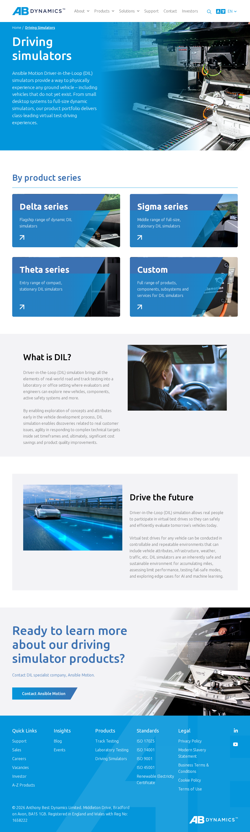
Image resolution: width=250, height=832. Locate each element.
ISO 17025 (146, 741)
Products (102, 11)
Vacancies (20, 767)
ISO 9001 (145, 758)
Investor (19, 776)
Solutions (127, 11)
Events (59, 750)
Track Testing (107, 741)
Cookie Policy (189, 780)
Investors (190, 11)
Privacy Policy (190, 741)
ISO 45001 (146, 767)
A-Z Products (23, 785)
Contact (170, 11)
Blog (58, 741)
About (79, 11)
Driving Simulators (111, 758)
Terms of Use (190, 789)
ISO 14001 (146, 750)
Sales (16, 750)
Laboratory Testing (111, 750)
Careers (19, 758)
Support (151, 11)
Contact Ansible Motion (43, 693)
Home (16, 28)
